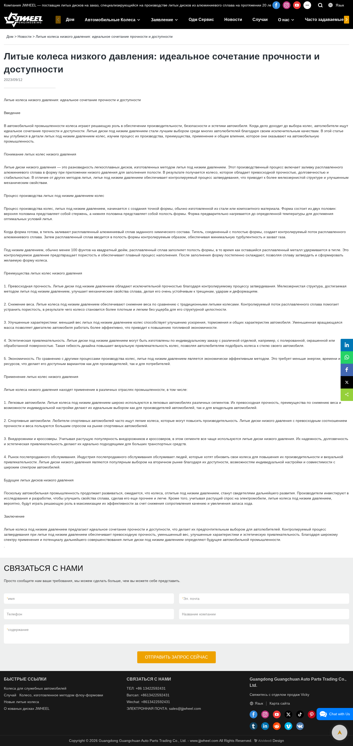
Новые (9, 702)
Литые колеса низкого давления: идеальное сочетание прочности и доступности (104, 36)
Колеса (10, 688)
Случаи (260, 19)
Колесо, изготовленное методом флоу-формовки (61, 695)
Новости (233, 19)
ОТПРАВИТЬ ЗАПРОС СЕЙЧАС (176, 657)
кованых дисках (21, 708)
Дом (70, 19)
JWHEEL (42, 708)
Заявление (162, 20)
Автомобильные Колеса (110, 20)
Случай (10, 695)
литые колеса (27, 702)
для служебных (30, 688)
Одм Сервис (201, 19)
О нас (283, 20)
